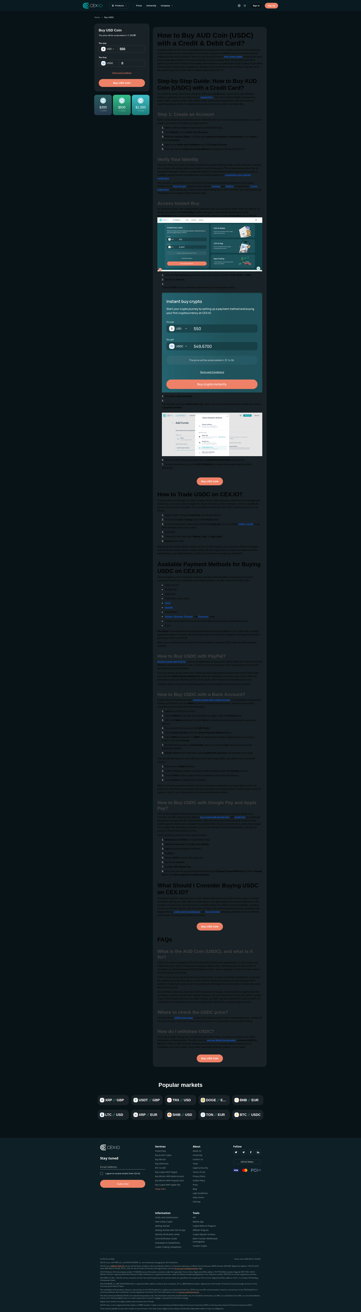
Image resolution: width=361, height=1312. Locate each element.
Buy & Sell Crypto (163, 1155)
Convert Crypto (200, 1246)
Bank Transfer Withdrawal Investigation (205, 1240)
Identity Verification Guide (167, 1234)
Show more (160, 1189)
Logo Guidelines (200, 1193)
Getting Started (162, 1226)
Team (195, 1163)
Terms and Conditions (122, 73)
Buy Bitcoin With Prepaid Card (169, 1180)
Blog (195, 1189)
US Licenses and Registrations (186, 1268)
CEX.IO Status (247, 1161)
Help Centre (198, 1197)
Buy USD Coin (121, 83)
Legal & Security (200, 1167)
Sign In (256, 6)
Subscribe (123, 1183)
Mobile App (198, 1221)
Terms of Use (199, 1172)
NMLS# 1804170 (117, 1266)
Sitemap (197, 1201)
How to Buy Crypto (163, 1221)
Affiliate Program (201, 1230)
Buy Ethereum (162, 1163)
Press (195, 1184)
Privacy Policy (199, 1176)
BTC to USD (160, 1167)
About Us (197, 1151)
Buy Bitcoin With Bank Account (169, 1176)
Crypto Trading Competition (168, 1247)
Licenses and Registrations (188, 1292)
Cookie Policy (199, 1180)
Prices (139, 5)
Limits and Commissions (166, 1217)
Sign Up (271, 6)
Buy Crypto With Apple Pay (167, 1184)
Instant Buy (160, 1151)
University (151, 5)
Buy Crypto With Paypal (166, 1172)
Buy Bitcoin (160, 1159)
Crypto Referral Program (204, 1226)
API (194, 1217)
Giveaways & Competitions (167, 1242)
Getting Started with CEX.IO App (170, 1230)
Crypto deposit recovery (204, 1234)
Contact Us (198, 1159)
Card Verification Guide (166, 1238)
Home (97, 17)
